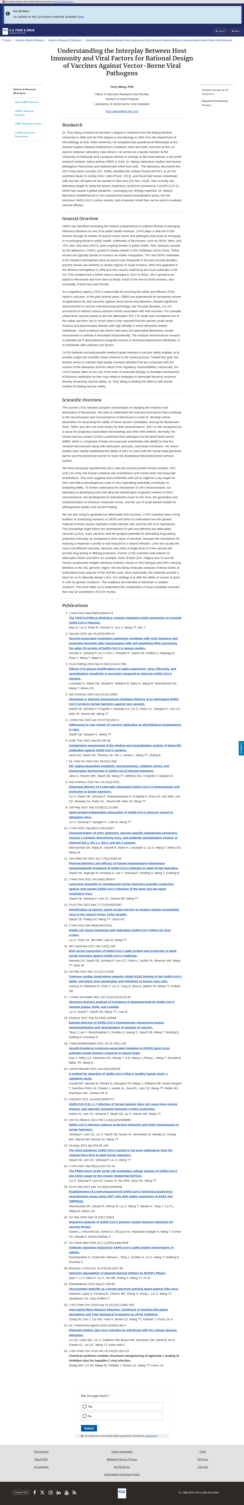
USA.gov (203, 1467)
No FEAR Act (122, 1467)
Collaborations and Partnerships (25, 134)
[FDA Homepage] (18, 31)
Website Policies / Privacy (122, 1459)
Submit (89, 1428)
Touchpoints (150, 1436)
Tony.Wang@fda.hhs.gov (121, 111)
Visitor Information (122, 1451)
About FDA (41, 1459)
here (81, 16)
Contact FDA (21, 1492)
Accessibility (41, 1467)
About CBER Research (27, 102)
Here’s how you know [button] (63, 2)
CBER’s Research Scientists (24, 113)
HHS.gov (202, 1459)
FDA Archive (41, 1451)
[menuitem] (216, 93)
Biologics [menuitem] (206, 105)
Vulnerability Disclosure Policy (122, 1474)
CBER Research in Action (28, 123)
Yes (90, 1406)
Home (8, 40)
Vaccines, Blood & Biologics (29, 40)
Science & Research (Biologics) (64, 40)
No (89, 1416)
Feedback (241, 748)
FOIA (203, 1451)
